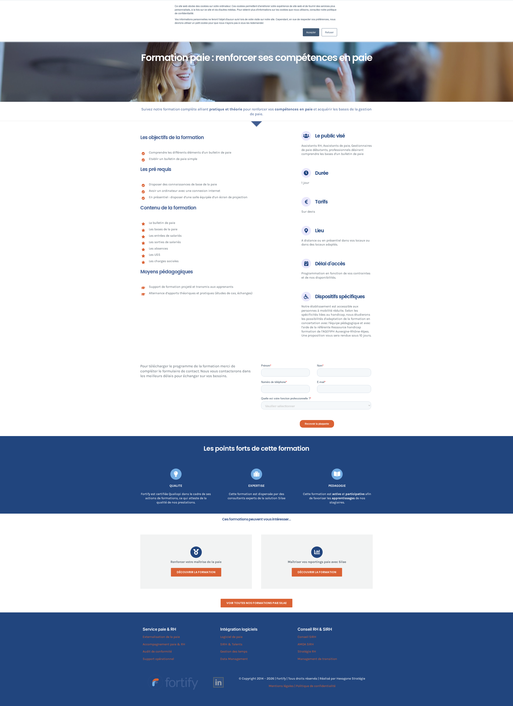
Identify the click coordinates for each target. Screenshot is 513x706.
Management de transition (317, 659)
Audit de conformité (157, 651)
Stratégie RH (307, 651)
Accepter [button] (311, 32)
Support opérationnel (158, 659)
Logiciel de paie (231, 637)
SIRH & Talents (231, 644)
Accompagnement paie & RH (164, 644)
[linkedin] (218, 682)
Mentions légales (281, 686)
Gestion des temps (233, 651)
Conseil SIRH (307, 637)
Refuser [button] (329, 32)
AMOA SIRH (306, 644)
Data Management (234, 659)
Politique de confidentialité (315, 686)
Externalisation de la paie (161, 637)
